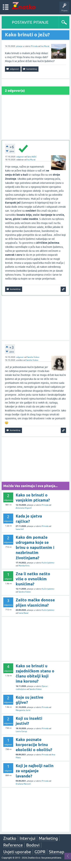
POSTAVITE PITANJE (30, 22)
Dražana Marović (23, 784)
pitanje (19, 46)
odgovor (20, 157)
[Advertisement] (35, 117)
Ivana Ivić (20, 529)
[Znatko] (23, 6)
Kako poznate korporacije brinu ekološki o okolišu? (34, 744)
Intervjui (27, 838)
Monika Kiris (23, 566)
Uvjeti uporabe (17, 851)
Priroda (34, 46)
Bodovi (32, 845)
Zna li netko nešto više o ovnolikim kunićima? (33, 578)
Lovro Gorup (21, 731)
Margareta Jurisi (23, 710)
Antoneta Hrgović (24, 508)
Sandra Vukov (33, 357)
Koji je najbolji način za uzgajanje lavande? (34, 770)
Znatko (9, 838)
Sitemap (56, 851)
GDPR (40, 851)
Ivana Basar (23, 613)
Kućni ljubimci (48, 563)
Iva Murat (45, 46)
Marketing (48, 838)
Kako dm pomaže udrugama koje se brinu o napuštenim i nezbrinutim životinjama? (35, 547)
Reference (13, 845)
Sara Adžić (31, 157)
